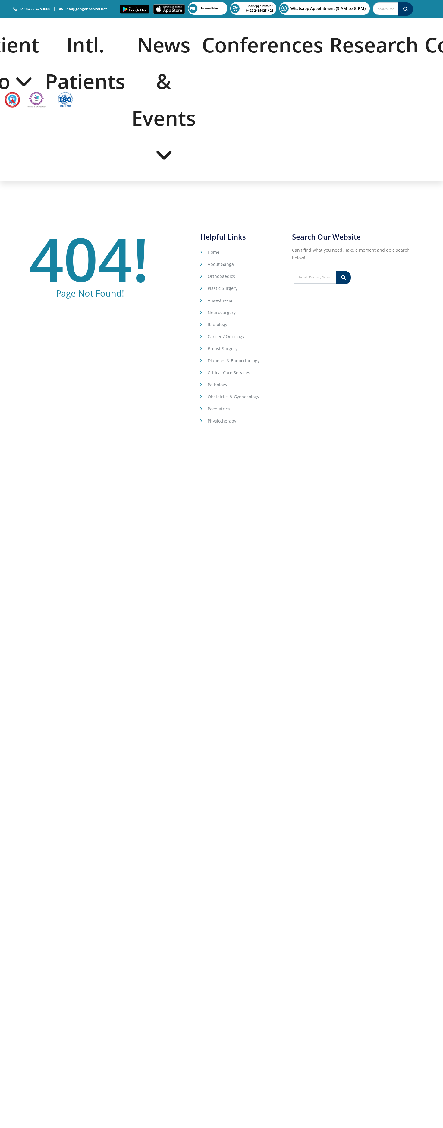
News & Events (163, 81)
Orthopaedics (221, 276)
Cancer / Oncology (226, 336)
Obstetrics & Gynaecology (233, 397)
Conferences (262, 44)
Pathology (217, 385)
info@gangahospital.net (85, 8)
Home (213, 252)
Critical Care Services (229, 372)
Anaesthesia (220, 300)
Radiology (217, 324)
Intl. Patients (85, 63)
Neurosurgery (222, 312)
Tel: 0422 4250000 (33, 8)
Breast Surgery (222, 348)
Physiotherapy (222, 421)
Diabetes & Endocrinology (233, 360)
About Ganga (221, 264)
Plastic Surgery (222, 288)
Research (374, 44)
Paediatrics (219, 409)
